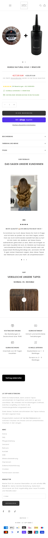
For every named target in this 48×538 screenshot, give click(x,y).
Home (4, 434)
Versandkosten (16, 78)
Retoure (5, 448)
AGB (3, 455)
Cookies (5, 469)
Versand (5, 444)
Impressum (6, 462)
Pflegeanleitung (8, 441)
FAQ (3, 437)
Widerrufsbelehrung (10, 458)
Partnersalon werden (10, 473)
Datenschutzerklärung (11, 466)
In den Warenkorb (24, 113)
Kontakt (5, 451)
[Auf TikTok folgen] (15, 511)
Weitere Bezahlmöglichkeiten (24, 125)
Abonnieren (10, 503)
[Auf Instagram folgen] (9, 511)
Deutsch (23, 518)
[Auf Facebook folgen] (3, 511)
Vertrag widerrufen (14, 378)
